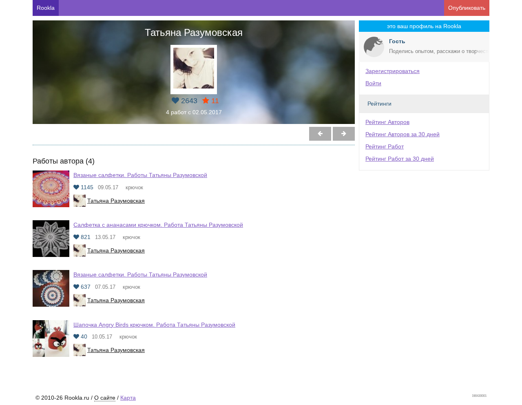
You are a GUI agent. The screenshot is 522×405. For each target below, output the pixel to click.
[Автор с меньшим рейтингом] (344, 134)
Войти (373, 83)
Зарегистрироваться (392, 71)
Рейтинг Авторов (387, 122)
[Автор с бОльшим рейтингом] (320, 134)
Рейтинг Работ (384, 146)
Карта (128, 397)
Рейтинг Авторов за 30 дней (402, 134)
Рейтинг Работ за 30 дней (399, 158)
